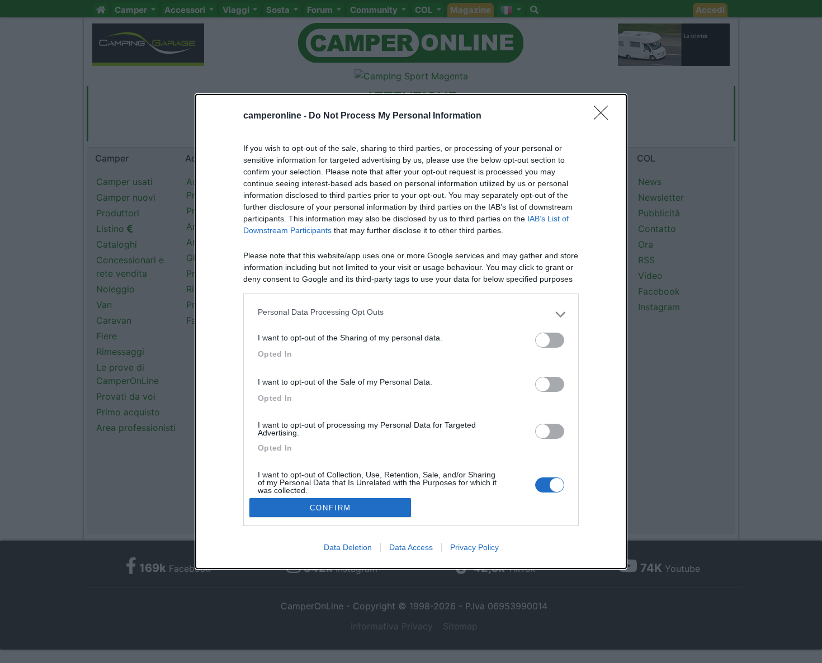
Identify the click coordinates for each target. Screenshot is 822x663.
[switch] (549, 340)
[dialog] (411, 331)
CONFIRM (330, 508)
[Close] (604, 116)
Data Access (411, 547)
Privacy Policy (474, 547)
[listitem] (411, 314)
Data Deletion (348, 547)
